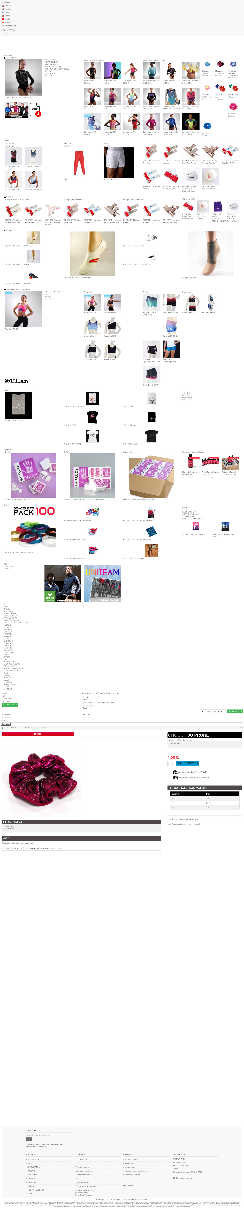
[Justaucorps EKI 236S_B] (92, 121)
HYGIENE (48, 71)
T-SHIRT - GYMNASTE (72, 444)
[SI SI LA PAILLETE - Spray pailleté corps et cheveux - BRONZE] (151, 550)
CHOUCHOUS (49, 73)
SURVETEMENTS (11, 684)
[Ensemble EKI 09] (191, 302)
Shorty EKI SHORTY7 (151, 385)
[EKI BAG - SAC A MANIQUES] (195, 526)
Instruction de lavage (83, 1175)
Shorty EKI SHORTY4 (171, 336)
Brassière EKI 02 (90, 359)
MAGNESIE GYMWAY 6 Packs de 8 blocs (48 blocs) (84, 499)
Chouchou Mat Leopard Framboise (219, 73)
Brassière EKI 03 (110, 336)
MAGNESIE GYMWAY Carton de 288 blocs (139, 499)
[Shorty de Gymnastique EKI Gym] (151, 349)
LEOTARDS (13, 144)
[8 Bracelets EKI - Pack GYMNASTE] (92, 512)
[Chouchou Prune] (42, 777)
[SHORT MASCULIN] (119, 162)
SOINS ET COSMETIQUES (192, 519)
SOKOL (67, 179)
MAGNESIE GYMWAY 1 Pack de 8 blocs (20, 499)
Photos (37, 734)
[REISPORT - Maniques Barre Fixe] (151, 150)
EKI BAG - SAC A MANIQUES (193, 534)
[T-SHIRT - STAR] (92, 417)
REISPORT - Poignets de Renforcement (187, 216)
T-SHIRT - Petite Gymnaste (74, 406)
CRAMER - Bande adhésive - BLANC (203, 216)
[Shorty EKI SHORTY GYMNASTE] (151, 302)
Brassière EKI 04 (110, 313)
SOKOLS (71, 144)
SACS (184, 510)
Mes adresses (130, 1167)
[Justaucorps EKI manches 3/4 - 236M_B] (171, 96)
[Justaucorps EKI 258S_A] (92, 96)
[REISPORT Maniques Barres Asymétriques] (13, 209)
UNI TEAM (48, 76)
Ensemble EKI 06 (208, 313)
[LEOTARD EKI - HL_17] (13, 156)
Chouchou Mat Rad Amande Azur (207, 73)
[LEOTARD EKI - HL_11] (33, 179)
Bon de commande (81, 1193)
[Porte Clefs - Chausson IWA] (151, 237)
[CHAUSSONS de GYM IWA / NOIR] (33, 275)
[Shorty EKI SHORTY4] (171, 325)
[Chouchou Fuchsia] (233, 106)
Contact (5, 33)
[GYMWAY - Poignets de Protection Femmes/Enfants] (191, 176)
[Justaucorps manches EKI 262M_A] (151, 121)
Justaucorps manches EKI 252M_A (18, 97)
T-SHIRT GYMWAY (130, 444)
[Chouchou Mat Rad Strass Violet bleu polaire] (233, 64)
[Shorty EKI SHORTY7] (151, 374)
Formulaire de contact (184, 1178)
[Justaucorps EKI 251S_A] (112, 121)
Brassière (47, 298)
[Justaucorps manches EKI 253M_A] (191, 121)
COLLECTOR (187, 400)
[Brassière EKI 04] (112, 302)
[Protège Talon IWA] (210, 253)
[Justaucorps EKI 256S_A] (92, 70)
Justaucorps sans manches (105, 60)
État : (184, 740)
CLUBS (6, 680)
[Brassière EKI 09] (92, 325)
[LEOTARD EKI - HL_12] (13, 179)
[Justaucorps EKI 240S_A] (131, 96)
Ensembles (194, 292)
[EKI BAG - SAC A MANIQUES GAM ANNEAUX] (225, 526)
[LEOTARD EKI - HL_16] (33, 156)
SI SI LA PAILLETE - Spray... (134, 559)
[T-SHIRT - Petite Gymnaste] (92, 398)
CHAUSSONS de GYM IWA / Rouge (18, 246)
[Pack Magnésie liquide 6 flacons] (210, 461)
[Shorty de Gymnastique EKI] (171, 349)
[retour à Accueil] (2, 728)
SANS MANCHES (51, 64)
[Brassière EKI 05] (23, 309)
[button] (7, 564)
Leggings (47, 296)
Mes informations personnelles (136, 1171)
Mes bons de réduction (133, 1175)
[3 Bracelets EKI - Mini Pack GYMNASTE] (92, 531)
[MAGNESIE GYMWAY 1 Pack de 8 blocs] (33, 475)
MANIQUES (8, 641)
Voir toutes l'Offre (188, 199)
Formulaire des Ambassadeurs (87, 1186)
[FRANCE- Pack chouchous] (220, 87)
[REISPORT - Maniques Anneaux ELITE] (151, 176)
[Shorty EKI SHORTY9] (171, 302)
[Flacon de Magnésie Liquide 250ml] (191, 461)
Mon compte (128, 1154)
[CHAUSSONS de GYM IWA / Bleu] (33, 256)
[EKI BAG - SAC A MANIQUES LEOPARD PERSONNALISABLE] (151, 512)
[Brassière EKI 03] (112, 325)
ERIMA (7, 569)
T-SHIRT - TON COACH (14, 420)
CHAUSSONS (9, 643)
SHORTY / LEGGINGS (53, 292)
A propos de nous (82, 1167)
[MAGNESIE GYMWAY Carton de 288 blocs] (151, 475)
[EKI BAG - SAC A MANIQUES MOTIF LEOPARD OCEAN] (151, 531)
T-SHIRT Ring (128, 406)
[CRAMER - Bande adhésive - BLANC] (210, 176)
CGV (78, 1163)
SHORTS (107, 146)
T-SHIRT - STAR (70, 425)
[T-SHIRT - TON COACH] (18, 405)
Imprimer (173, 819)
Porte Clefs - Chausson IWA (133, 246)
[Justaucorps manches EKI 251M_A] (171, 121)
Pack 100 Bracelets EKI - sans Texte (19, 552)
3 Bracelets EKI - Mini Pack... (75, 540)
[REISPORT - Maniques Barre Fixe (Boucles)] (191, 150)
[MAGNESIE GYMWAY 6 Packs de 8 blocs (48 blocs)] (92, 475)
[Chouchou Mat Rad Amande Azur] (207, 64)
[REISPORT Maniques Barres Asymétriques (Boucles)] (53, 209)
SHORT (113, 144)
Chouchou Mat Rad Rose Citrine (207, 97)
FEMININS (186, 395)
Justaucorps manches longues (165, 60)
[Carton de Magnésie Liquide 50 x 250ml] (230, 461)
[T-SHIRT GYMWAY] (151, 436)
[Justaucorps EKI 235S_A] (131, 70)
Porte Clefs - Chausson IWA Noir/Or (136, 265)
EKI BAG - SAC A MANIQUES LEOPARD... (139, 521)
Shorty (46, 294)
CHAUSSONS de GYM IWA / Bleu (17, 265)
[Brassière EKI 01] (112, 349)
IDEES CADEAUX (189, 512)
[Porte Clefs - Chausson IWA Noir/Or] (151, 256)
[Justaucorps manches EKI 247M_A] (151, 70)
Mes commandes (131, 1159)
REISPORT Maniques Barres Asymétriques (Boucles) (52, 222)
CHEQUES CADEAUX (190, 514)
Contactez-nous (82, 1159)
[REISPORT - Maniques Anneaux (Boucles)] (210, 150)
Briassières (93, 292)
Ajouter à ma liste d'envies (188, 819)
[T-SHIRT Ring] (151, 398)
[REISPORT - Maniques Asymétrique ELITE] (33, 209)
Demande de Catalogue (84, 1171)
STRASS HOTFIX (189, 516)
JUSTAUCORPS (50, 60)
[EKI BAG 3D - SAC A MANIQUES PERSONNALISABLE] (218, 206)
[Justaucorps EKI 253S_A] (131, 121)
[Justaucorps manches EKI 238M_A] (191, 96)
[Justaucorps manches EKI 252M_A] (23, 77)
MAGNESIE (8, 655)
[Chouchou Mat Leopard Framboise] (220, 64)
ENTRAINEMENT (51, 62)
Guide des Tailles (82, 1182)
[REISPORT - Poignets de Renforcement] (171, 176)
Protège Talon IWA (189, 278)
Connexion (6, 2)
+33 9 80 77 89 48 (8, 30)
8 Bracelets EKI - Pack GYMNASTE (77, 521)
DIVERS (185, 507)
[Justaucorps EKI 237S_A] (112, 96)
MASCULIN (8, 632)
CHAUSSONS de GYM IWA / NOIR (18, 284)
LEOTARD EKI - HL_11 (33, 190)
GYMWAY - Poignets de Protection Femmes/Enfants (190, 189)
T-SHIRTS (186, 393)
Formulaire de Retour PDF (84, 1190)
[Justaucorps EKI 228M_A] (171, 70)
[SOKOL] (79, 162)
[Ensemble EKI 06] (210, 302)
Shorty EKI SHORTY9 (171, 313)
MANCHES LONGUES (52, 67)
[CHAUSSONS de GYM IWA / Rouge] (33, 237)
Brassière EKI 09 (90, 336)
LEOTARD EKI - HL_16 (33, 166)
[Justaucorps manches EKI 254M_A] (151, 96)
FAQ (77, 1179)
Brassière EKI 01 (110, 359)
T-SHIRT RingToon (130, 425)
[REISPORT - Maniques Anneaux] (171, 150)
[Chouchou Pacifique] (207, 126)
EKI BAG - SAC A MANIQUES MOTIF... (138, 540)
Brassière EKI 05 (11, 329)
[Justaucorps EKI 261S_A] (112, 70)
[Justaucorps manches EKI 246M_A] (191, 70)
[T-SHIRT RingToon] (151, 417)
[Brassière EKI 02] (92, 349)
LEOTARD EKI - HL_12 (13, 190)
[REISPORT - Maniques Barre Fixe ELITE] (230, 150)
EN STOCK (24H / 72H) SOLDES (56, 69)
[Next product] (241, 727)
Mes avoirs (129, 1163)
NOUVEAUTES (9, 611)
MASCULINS (187, 397)
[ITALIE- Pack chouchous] (233, 87)
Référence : (171, 740)
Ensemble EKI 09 (188, 313)
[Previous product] (240, 727)
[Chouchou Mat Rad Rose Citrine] (207, 87)
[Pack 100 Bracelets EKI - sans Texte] (33, 528)
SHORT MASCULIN (111, 179)
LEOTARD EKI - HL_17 (13, 166)
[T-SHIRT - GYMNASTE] (92, 436)
